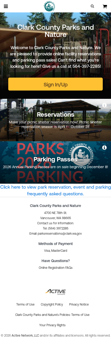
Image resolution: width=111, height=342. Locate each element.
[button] (92, 6)
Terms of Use (80, 315)
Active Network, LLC (26, 335)
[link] (104, 105)
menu (6, 6)
